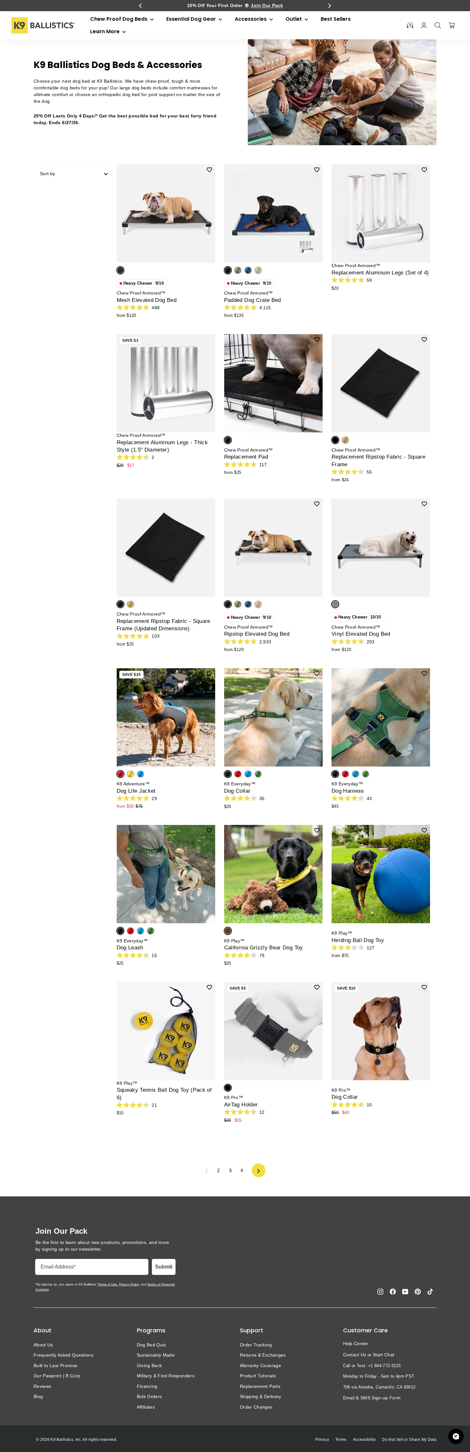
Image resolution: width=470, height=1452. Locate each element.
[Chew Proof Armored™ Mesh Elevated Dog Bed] (166, 213)
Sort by (47, 173)
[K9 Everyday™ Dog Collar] (273, 717)
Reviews (42, 1386)
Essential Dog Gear (191, 19)
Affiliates (146, 1407)
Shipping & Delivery (260, 1396)
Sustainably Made (156, 1355)
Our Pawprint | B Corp (57, 1375)
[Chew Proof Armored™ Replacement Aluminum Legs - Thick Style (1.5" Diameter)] (166, 383)
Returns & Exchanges (263, 1355)
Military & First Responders (165, 1375)
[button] (140, 6)
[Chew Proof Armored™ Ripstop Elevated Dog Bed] (273, 547)
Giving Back (149, 1365)
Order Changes (256, 1407)
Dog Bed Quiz (151, 1344)
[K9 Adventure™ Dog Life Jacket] (166, 717)
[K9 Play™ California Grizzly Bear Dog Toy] (273, 874)
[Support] (410, 25)
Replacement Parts (260, 1386)
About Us (43, 1344)
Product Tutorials (258, 1375)
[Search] (438, 25)
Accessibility (364, 1439)
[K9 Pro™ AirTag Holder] (273, 1031)
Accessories (251, 19)
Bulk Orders (149, 1396)
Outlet (294, 19)
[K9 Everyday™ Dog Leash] (166, 874)
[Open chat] (456, 1436)
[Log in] (423, 25)
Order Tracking (256, 1344)
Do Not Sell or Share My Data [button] (409, 1439)
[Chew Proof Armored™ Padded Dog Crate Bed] (273, 213)
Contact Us (354, 1354)
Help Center (356, 1343)
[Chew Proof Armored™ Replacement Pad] (273, 383)
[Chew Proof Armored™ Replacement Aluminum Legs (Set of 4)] (381, 213)
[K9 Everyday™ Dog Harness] (381, 717)
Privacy (322, 1439)
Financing (147, 1386)
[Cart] (452, 25)
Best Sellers (336, 19)
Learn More (105, 31)
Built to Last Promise (55, 1365)
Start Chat (383, 1354)
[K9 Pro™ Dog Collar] (381, 1031)
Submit (163, 1266)
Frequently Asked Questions (63, 1355)
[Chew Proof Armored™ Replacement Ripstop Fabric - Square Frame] (381, 383)
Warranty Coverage (260, 1365)
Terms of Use (107, 1284)
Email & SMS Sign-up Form (372, 1397)
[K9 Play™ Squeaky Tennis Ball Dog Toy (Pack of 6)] (166, 1031)
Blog (38, 1396)
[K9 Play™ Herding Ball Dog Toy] (381, 874)
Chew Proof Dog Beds (119, 19)
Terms (341, 1439)
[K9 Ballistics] (43, 25)
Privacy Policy (129, 1284)
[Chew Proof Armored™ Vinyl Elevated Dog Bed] (381, 547)
